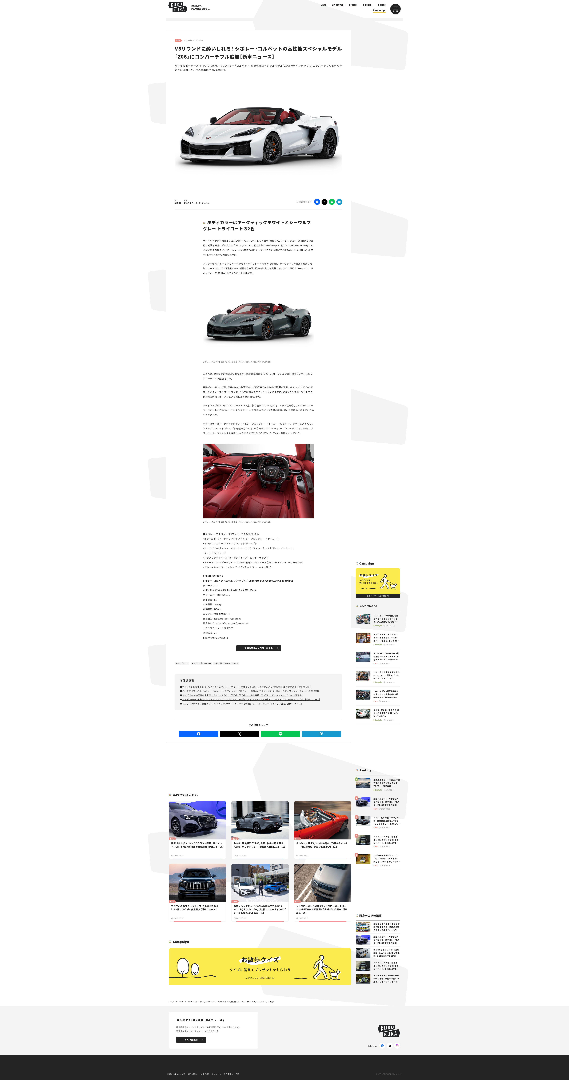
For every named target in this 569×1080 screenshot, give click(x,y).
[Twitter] (324, 202)
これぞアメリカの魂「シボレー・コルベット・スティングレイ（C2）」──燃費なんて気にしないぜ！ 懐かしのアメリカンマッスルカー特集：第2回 (250, 691)
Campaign (379, 10)
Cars (323, 4)
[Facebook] (317, 202)
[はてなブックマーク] (339, 202)
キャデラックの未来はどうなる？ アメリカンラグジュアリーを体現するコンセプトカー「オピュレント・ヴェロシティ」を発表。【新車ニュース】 (251, 699)
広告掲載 (192, 1074)
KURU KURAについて (176, 1074)
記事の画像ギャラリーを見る (258, 648)
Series (382, 4)
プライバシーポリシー (209, 1074)
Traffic (353, 4)
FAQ (237, 1074)
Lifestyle (337, 4)
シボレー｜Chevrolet (202, 663)
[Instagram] (397, 1046)
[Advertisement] (281, 764)
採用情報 (227, 1074)
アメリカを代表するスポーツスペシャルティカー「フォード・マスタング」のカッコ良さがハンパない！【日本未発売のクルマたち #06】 (246, 686)
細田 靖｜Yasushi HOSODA (227, 663)
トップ (171, 1001)
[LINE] (332, 202)
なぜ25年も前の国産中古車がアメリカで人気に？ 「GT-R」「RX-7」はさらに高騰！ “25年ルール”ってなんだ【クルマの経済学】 (242, 695)
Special (367, 4)
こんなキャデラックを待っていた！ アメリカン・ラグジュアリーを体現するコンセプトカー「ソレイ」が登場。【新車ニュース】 (242, 703)
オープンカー (182, 663)
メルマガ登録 (191, 1039)
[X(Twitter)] (390, 1046)
